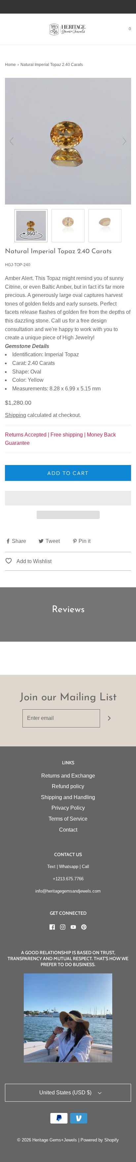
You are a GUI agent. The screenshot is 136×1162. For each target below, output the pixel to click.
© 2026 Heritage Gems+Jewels (47, 1139)
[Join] (109, 718)
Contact (68, 830)
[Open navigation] (5, 29)
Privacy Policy (68, 808)
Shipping (15, 415)
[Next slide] (124, 141)
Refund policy (68, 786)
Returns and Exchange (68, 776)
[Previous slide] (11, 141)
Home (10, 64)
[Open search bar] (12, 29)
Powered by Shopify (100, 1139)
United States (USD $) (66, 1092)
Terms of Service (68, 819)
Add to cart (68, 473)
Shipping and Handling (68, 797)
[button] (68, 498)
